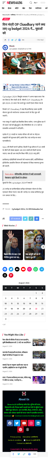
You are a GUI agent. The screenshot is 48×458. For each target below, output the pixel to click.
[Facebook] (5, 269)
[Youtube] (24, 423)
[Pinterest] (11, 275)
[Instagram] (29, 269)
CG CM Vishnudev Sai (34, 209)
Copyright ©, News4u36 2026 (24, 449)
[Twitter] (11, 269)
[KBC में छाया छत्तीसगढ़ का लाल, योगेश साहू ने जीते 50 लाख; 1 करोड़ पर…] (39, 380)
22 (36, 308)
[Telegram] (41, 269)
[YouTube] (23, 269)
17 (6, 308)
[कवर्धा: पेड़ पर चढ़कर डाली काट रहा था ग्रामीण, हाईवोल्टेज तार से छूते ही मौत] (39, 367)
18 (12, 308)
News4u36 (14, 3)
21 (30, 308)
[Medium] (17, 269)
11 (11, 303)
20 (24, 308)
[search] (31, 3)
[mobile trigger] (5, 2)
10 (6, 303)
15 (36, 303)
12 (18, 303)
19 (18, 308)
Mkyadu (11, 46)
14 (30, 303)
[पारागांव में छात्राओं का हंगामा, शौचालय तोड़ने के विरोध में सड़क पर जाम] (39, 355)
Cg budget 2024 (18, 209)
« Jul (4, 324)
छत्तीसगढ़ (6, 19)
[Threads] (5, 275)
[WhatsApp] (35, 269)
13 (24, 303)
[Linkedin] (38, 423)
